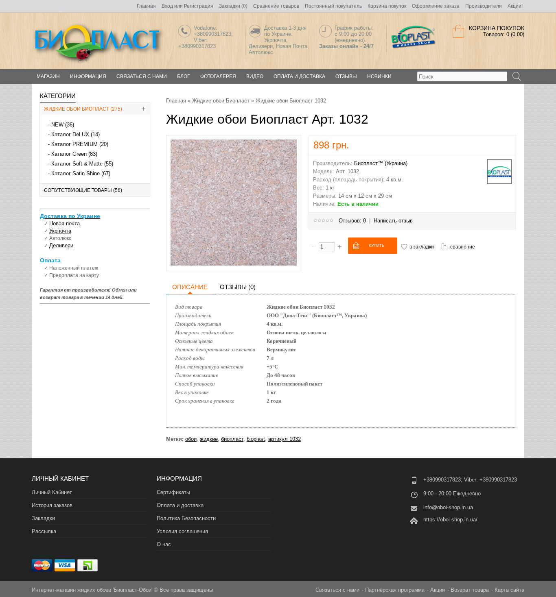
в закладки (421, 246)
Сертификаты (173, 492)
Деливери (61, 245)
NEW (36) (62, 125)
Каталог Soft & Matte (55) (82, 164)
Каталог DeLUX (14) (75, 134)
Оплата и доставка (299, 76)
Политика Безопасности (186, 518)
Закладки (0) (233, 6)
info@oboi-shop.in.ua (448, 507)
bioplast (256, 439)
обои (191, 439)
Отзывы (346, 76)
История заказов (52, 505)
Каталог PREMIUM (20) (79, 144)
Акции (437, 590)
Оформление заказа (436, 6)
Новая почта (64, 223)
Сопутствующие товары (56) (83, 190)
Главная (146, 6)
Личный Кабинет (52, 492)
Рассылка (44, 531)
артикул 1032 (284, 439)
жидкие (209, 439)
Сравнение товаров (276, 6)
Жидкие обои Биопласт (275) (83, 109)
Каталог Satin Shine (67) (80, 173)
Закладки (43, 518)
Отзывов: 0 (352, 221)
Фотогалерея (218, 76)
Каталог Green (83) (74, 154)
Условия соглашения (182, 531)
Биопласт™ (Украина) (380, 163)
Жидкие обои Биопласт (221, 101)
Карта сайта (509, 590)
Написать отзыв (393, 221)
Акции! (515, 6)
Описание (190, 286)
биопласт (232, 439)
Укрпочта (60, 231)
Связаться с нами (141, 76)
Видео (254, 76)
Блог (183, 76)
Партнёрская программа (395, 590)
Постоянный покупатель (333, 6)
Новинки (379, 76)
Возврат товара (470, 590)
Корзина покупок (387, 6)
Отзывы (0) (238, 286)
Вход (167, 6)
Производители (483, 6)
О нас (164, 544)
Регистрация (198, 6)
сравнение (462, 246)
